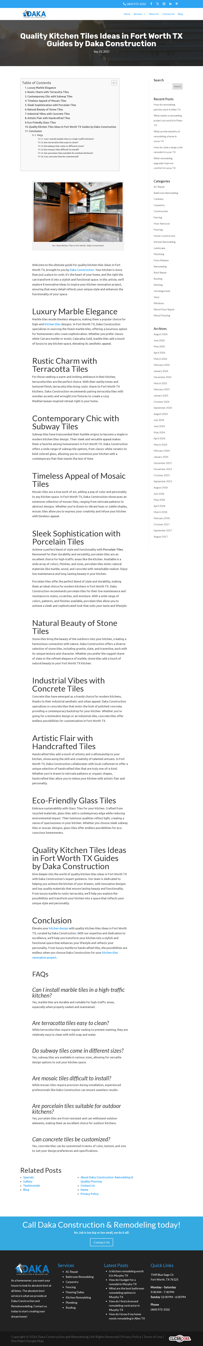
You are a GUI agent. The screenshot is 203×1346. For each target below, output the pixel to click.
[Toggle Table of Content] (112, 82)
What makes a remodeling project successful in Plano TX (168, 120)
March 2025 (160, 383)
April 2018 (159, 505)
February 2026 (162, 364)
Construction (161, 211)
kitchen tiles (53, 324)
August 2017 (161, 536)
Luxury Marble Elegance (41, 87)
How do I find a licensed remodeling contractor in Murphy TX (124, 1305)
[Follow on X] (157, 3)
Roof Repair (160, 272)
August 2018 (161, 487)
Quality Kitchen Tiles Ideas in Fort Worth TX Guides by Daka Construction (72, 126)
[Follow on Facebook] (151, 3)
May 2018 (159, 499)
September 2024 (163, 407)
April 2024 (159, 438)
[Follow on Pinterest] (176, 3)
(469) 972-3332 (136, 4)
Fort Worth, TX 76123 (164, 1279)
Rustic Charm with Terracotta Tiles (48, 92)
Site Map (17, 1341)
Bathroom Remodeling (166, 192)
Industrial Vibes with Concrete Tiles (48, 113)
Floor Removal (162, 223)
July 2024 (159, 419)
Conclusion (35, 131)
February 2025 (162, 389)
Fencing (158, 217)
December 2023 (162, 462)
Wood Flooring (162, 315)
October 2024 (161, 401)
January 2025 (161, 395)
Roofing (158, 278)
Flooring (158, 229)
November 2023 (163, 468)
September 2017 (163, 530)
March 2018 (160, 511)
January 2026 (161, 370)
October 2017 (161, 524)
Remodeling (160, 266)
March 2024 (160, 444)
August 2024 (161, 413)
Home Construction (164, 235)
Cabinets (159, 198)
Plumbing (159, 254)
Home (127, 14)
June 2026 (159, 340)
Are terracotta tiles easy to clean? (61, 142)
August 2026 (161, 334)
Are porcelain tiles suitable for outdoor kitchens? (68, 153)
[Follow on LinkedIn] (170, 3)
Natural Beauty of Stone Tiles (45, 109)
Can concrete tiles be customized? (61, 156)
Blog (180, 14)
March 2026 (160, 358)
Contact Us (168, 14)
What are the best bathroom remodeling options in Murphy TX (126, 1293)
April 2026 (159, 352)
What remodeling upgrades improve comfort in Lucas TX (165, 163)
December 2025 (162, 376)
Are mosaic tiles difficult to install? (61, 149)
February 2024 (162, 450)
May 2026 (159, 346)
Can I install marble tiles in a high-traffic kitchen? (69, 139)
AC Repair (159, 186)
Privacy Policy (131, 1337)
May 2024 (159, 432)
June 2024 (159, 426)
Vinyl (156, 297)
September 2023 (163, 481)
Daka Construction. (82, 269)
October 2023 (161, 475)
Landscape (159, 247)
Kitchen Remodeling (165, 241)
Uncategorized (162, 290)
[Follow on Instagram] (164, 3)
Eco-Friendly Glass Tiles (41, 122)
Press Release (161, 260)
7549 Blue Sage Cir (162, 1274)
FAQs (40, 135)
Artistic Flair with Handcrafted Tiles (48, 118)
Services (138, 14)
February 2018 (162, 518)
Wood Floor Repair (164, 309)
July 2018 (159, 493)
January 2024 (161, 456)
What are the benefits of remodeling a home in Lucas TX (167, 136)
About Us (154, 14)
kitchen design (58, 928)
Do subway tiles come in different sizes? (64, 146)
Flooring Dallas (75, 1292)
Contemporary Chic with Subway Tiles (49, 96)
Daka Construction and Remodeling (62, 1337)
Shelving (158, 284)
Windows (159, 303)
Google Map (35, 1341)
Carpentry (159, 205)
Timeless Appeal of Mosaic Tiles (46, 100)
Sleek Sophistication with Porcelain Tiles (51, 105)
